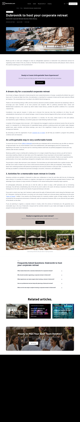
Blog (21, 8)
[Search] (67, 3)
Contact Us (40, 222)
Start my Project (73, 3)
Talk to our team (45, 343)
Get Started (40, 82)
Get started (33, 343)
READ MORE (10, 316)
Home (17, 8)
